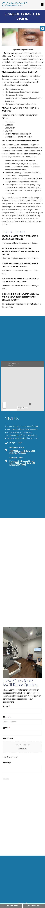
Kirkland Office (34, 906)
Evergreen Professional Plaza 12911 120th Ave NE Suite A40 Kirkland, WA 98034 (22, 463)
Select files (22, 749)
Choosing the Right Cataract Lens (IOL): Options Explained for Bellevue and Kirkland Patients (20, 297)
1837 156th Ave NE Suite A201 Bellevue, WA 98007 (22, 452)
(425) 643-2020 (15, 443)
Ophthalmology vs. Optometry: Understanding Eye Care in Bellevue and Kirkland (20, 251)
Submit (6, 779)
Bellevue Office (12, 906)
